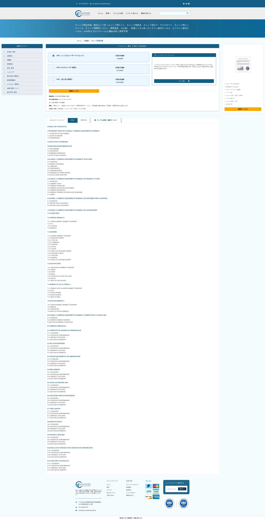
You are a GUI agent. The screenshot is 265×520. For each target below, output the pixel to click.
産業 (107, 13)
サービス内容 (118, 13)
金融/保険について (13, 88)
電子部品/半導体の (13, 76)
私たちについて (111, 492)
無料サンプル (74, 91)
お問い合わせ (110, 495)
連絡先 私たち (146, 13)
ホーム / (80, 41)
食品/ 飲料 (10, 68)
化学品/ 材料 (11, 52)
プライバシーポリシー (132, 484)
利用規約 (128, 487)
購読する (182, 489)
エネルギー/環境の (13, 84)
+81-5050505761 (83, 3)
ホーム (100, 13)
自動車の (10, 56)
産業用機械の (11, 80)
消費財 (86, 41)
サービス (109, 490)
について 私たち (132, 13)
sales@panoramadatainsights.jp (101, 3)
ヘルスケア (10, 72)
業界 (108, 487)
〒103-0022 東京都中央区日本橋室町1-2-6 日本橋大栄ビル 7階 (90, 503)
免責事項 (128, 490)
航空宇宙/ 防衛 (12, 92)
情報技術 (10, 64)
